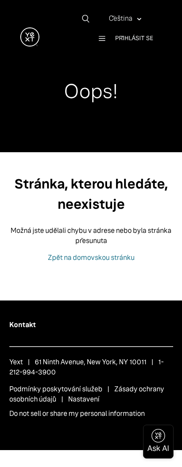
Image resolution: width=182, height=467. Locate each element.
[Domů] (29, 44)
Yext (16, 362)
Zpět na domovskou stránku (91, 257)
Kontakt (22, 324)
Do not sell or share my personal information (77, 413)
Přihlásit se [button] (134, 38)
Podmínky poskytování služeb (55, 389)
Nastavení (83, 399)
